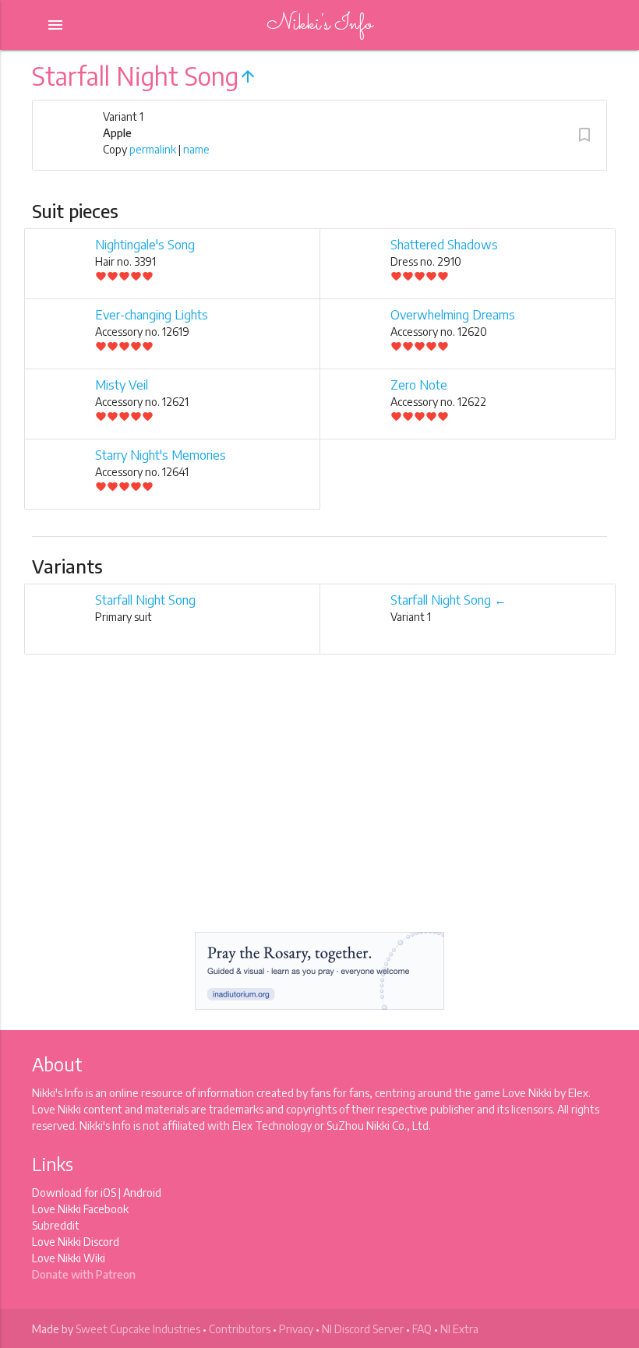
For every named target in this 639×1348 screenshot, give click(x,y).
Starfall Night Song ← (448, 600)
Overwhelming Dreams (452, 315)
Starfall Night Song (145, 600)
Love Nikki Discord (75, 1241)
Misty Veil (121, 385)
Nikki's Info (319, 24)
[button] (584, 134)
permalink (152, 149)
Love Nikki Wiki (68, 1258)
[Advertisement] (319, 806)
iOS (108, 1192)
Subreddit (55, 1225)
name (196, 149)
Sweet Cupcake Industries (138, 1329)
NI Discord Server (363, 1329)
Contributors (239, 1329)
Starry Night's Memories (160, 455)
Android (142, 1192)
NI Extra (459, 1329)
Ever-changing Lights (151, 315)
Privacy (296, 1329)
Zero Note (418, 385)
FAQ (422, 1329)
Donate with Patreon (84, 1274)
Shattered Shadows (444, 244)
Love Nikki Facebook (80, 1209)
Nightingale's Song (145, 244)
